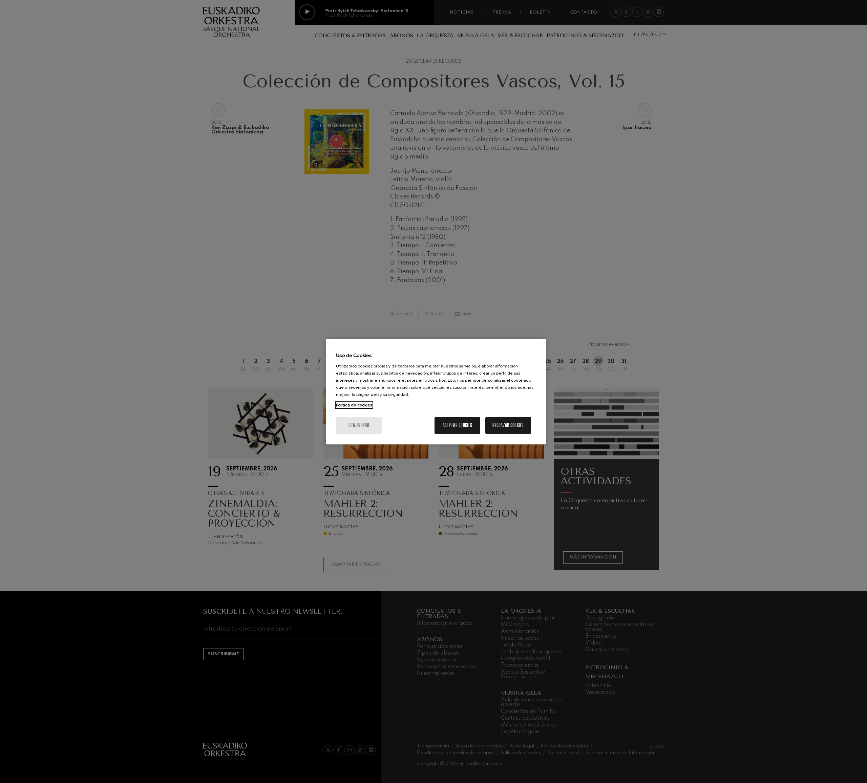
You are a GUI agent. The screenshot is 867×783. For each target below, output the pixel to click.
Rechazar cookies (508, 425)
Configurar (358, 425)
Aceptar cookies (457, 425)
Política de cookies (354, 405)
